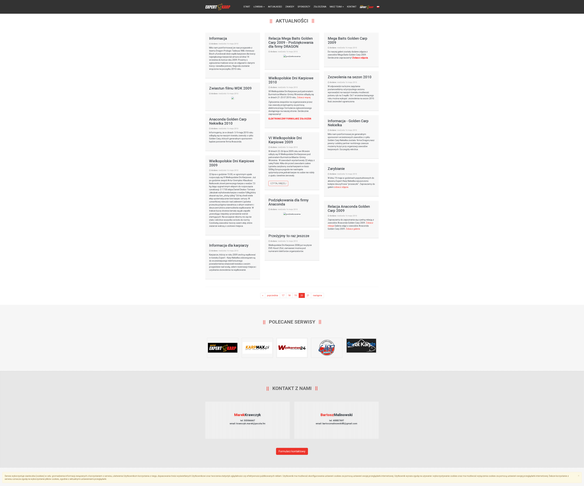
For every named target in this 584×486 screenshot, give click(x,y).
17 (283, 295)
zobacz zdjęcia (341, 187)
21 (308, 295)
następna (317, 295)
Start (246, 6)
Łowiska (258, 6)
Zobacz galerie (353, 229)
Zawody (289, 6)
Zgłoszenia (320, 6)
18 (289, 295)
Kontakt (351, 6)
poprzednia (272, 295)
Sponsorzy (304, 6)
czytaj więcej (278, 183)
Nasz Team (336, 6)
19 (295, 295)
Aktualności (275, 6)
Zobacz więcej (304, 97)
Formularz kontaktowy (292, 451)
